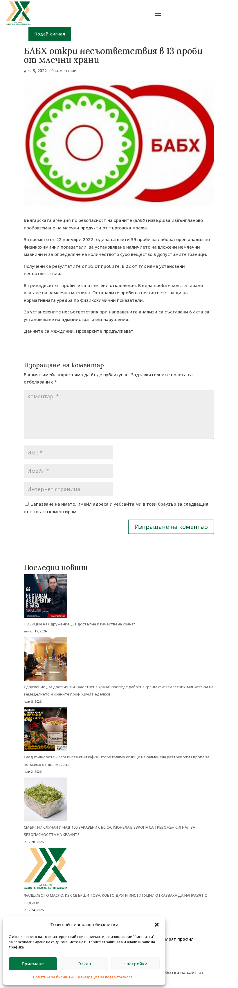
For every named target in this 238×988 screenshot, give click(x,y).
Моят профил (179, 939)
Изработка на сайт (175, 972)
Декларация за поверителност (104, 977)
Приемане (33, 963)
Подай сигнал (49, 34)
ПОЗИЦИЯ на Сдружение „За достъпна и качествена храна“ (79, 624)
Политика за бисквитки (54, 977)
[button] (157, 925)
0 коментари (64, 70)
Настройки (135, 963)
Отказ (84, 963)
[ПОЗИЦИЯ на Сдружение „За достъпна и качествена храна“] (45, 597)
